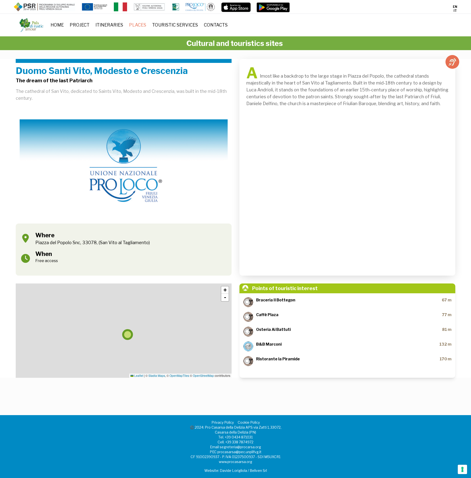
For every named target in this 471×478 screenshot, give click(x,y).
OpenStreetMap (203, 375)
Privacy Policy (222, 422)
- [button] (225, 297)
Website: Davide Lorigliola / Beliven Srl (235, 470)
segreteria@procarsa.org (240, 447)
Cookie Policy (249, 422)
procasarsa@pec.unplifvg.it (239, 452)
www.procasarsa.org (235, 462)
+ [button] (225, 290)
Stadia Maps (156, 375)
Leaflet (138, 375)
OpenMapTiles (179, 375)
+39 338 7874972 (239, 442)
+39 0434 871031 (239, 437)
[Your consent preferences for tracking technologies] (462, 469)
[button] (123, 330)
